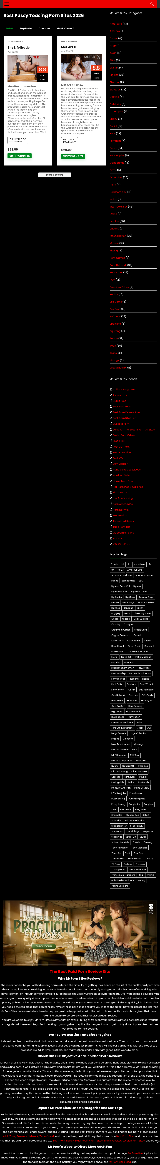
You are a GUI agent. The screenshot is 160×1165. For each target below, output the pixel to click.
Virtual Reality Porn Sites (88, 1140)
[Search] (152, 4)
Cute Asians (133, 640)
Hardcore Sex (118, 192)
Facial (113, 126)
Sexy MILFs (140, 809)
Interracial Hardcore (122, 722)
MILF (134, 749)
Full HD (131, 689)
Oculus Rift (128, 766)
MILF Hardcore (118, 755)
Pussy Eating (118, 798)
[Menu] (7, 4)
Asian (113, 53)
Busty (127, 613)
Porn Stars (116, 272)
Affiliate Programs (124, 389)
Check (114, 618)
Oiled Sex (143, 766)
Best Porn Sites (125, 1136)
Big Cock (130, 597)
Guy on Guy (118, 706)
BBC (141, 580)
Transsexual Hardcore (123, 875)
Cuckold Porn (121, 424)
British (140, 608)
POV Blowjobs (118, 793)
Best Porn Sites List (124, 418)
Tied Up (149, 858)
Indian (113, 199)
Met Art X (68, 47)
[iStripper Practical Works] (80, 902)
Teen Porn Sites (62, 1140)
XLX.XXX (117, 538)
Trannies (140, 864)
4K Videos (139, 564)
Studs (143, 836)
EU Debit (115, 662)
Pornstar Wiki (121, 510)
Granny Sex (147, 700)
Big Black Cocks (139, 591)
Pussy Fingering (137, 798)
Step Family (136, 825)
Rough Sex (134, 804)
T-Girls (136, 842)
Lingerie (114, 228)
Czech (147, 640)
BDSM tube (119, 401)
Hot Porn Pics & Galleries (128, 487)
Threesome (117, 858)
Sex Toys (115, 309)
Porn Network (118, 265)
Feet (112, 133)
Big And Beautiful (120, 586)
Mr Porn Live (135, 1153)
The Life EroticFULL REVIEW (18, 140)
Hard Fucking (135, 706)
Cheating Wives (142, 613)
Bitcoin (115, 602)
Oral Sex (115, 776)
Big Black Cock (119, 591)
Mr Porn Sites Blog (120, 1162)
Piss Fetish (143, 782)
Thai (127, 853)
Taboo (114, 338)
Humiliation (134, 716)
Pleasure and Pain (121, 787)
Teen (113, 345)
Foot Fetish (117, 684)
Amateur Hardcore (121, 575)
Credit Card (140, 629)
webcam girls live (123, 532)
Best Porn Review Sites (126, 412)
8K (112, 569)
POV (112, 280)
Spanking (115, 324)
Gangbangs (117, 163)
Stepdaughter (119, 825)
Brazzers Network (27, 1136)
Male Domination (120, 744)
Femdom (115, 141)
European (129, 662)
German (133, 695)
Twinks (150, 875)
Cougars (128, 624)
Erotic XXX (119, 441)
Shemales (116, 815)
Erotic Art (126, 657)
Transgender (118, 869)
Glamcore (132, 700)
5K (150, 564)
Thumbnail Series (123, 521)
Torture (128, 864)
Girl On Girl (117, 700)
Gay (112, 170)
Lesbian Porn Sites (134, 1140)
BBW (112, 60)
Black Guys (128, 602)
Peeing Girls (117, 782)
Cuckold (137, 635)
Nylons (114, 766)
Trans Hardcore (137, 869)
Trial (141, 875)
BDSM (113, 67)
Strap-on (131, 836)
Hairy (113, 185)
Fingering (134, 678)
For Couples (117, 155)
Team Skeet (46, 1136)
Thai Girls (138, 853)
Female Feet (118, 678)
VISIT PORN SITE (19, 156)
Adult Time (8, 1136)
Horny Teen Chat (123, 481)
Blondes (115, 608)
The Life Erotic (19, 47)
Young (141, 880)
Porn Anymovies (123, 504)
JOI (149, 727)
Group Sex (116, 177)
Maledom (128, 738)
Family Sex (143, 667)
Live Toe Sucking (123, 498)
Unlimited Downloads (122, 880)
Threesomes (135, 858)
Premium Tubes (119, 287)
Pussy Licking (118, 804)
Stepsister (148, 831)
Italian (140, 722)
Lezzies (115, 738)
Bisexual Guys (146, 597)
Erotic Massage (143, 657)
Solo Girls (116, 820)
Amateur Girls (134, 569)
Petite (131, 782)
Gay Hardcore (146, 689)
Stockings (116, 836)
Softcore (115, 316)
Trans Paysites (113, 1140)
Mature (114, 243)
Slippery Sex (132, 815)
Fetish (113, 148)
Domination (117, 651)
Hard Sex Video (122, 475)
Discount (149, 646)
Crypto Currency (120, 635)
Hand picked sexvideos (127, 469)
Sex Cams (116, 302)
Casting (114, 97)
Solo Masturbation (135, 820)
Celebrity (115, 104)
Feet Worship (118, 673)
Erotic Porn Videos (124, 435)
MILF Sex (134, 755)
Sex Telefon (120, 515)
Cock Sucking (141, 618)
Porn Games (117, 258)
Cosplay (115, 624)
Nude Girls (141, 760)
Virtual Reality (118, 367)
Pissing (114, 250)
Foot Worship (147, 684)
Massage (138, 744)
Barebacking (128, 580)
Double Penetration (138, 651)
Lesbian (114, 221)
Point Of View (141, 787)
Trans (113, 353)
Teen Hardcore (119, 847)
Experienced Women (122, 667)
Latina (113, 214)
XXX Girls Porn (121, 544)
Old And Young (119, 771)
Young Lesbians (119, 885)
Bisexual (114, 82)
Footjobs (131, 684)
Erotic (114, 657)
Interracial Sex (118, 206)
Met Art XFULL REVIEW (69, 140)
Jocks (140, 727)
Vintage (114, 360)
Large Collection (138, 733)
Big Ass (137, 586)
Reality (114, 294)
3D (129, 564)
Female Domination (140, 673)
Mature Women (120, 749)
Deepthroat (117, 646)
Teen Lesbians (139, 847)
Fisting (145, 678)
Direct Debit (134, 646)
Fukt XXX (118, 458)
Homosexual (133, 711)
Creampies (116, 111)
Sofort (145, 815)
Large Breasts (118, 733)
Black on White (146, 602)
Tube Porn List (121, 527)
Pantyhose (130, 776)
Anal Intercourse (144, 575)
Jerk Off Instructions (122, 727)
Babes (114, 580)
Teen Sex (116, 853)
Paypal (143, 776)
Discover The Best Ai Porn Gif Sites (134, 429)
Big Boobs (116, 597)
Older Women (139, 771)
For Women (117, 689)
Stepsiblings (132, 831)
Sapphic (148, 804)
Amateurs (116, 24)
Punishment (136, 793)
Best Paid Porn (121, 406)
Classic (126, 618)
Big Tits (114, 75)
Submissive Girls (120, 842)
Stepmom (116, 831)
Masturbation (15, 42)
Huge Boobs (117, 716)
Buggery (115, 613)
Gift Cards (147, 695)
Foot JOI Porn (121, 447)
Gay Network (118, 695)
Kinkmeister (120, 492)
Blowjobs (115, 89)
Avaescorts (120, 395)
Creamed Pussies (120, 629)
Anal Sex (115, 31)
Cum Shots (117, 640)
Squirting (115, 331)
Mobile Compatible (121, 760)
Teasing (147, 842)
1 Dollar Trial (117, 564)
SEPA (113, 809)
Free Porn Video (122, 452)
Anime (114, 38)
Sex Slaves (125, 809)
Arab (113, 45)
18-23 (121, 569)
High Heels (116, 711)
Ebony (113, 119)
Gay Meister (120, 464)
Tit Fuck (115, 864)
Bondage (128, 608)
